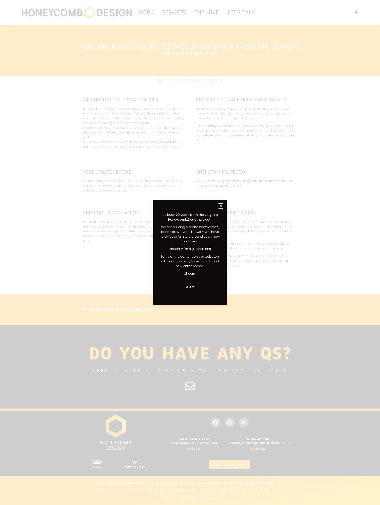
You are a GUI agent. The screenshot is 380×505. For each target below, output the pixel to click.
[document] (190, 252)
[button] (221, 206)
